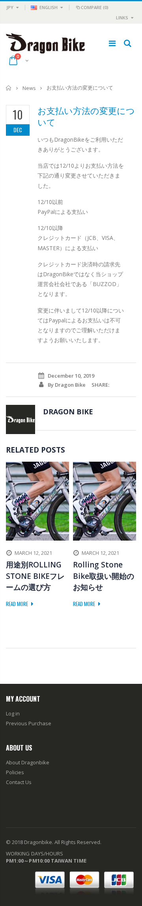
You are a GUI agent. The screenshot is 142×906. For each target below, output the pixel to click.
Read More (17, 604)
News (29, 88)
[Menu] (112, 43)
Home (9, 87)
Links (122, 18)
